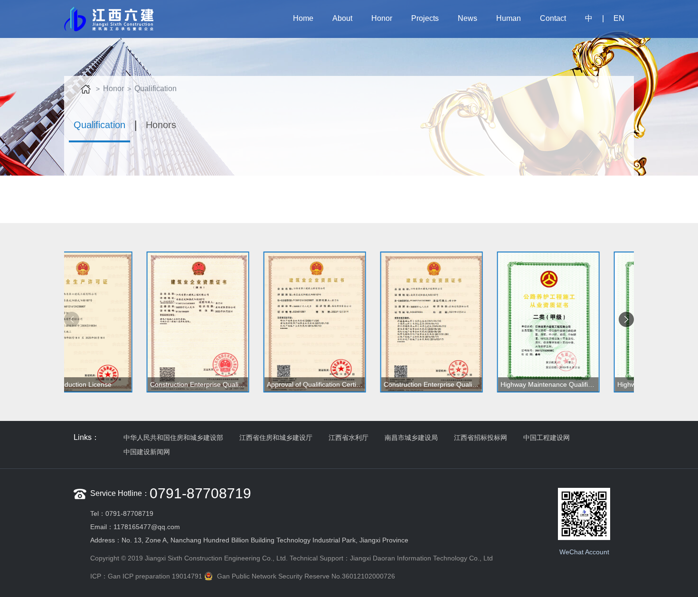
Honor (113, 88)
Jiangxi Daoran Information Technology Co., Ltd (421, 558)
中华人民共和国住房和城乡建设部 (173, 437)
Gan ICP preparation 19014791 (155, 576)
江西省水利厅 (348, 437)
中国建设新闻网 (146, 452)
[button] (626, 319)
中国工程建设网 (546, 437)
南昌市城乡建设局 (411, 437)
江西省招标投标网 (480, 437)
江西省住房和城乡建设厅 (275, 437)
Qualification (155, 88)
